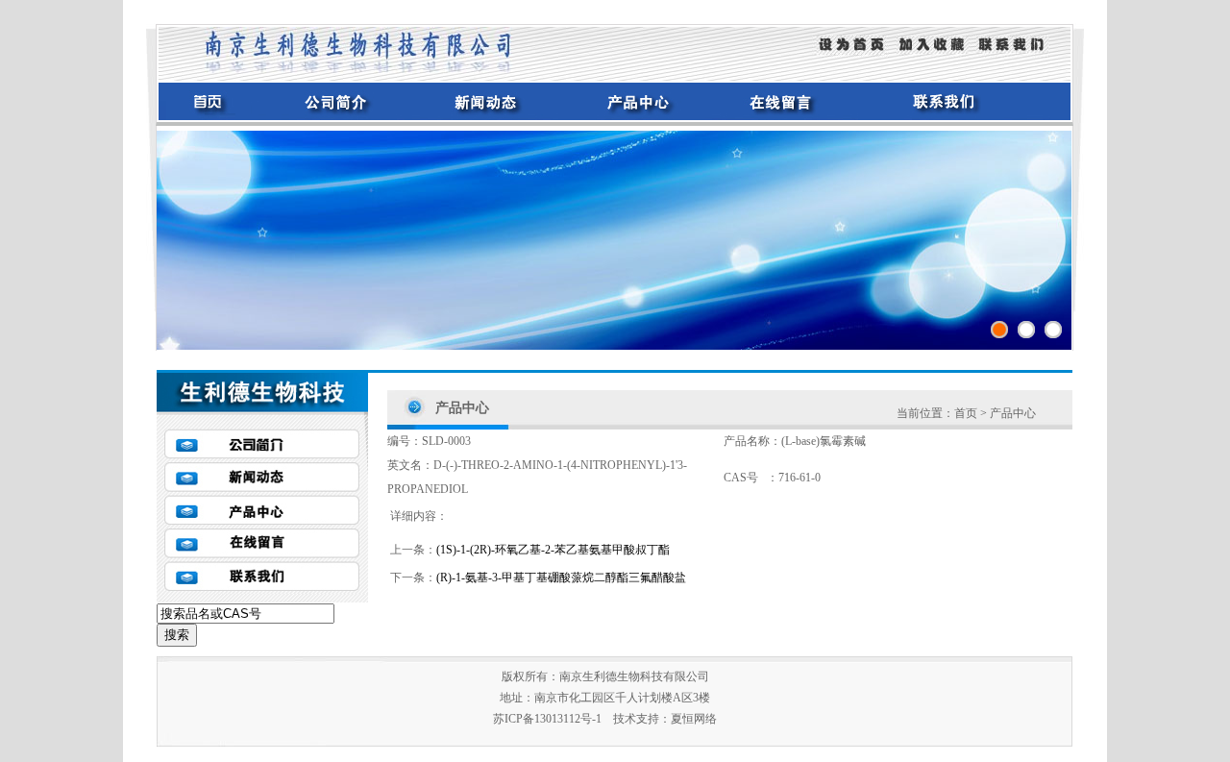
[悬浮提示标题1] (999, 329)
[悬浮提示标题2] (1026, 329)
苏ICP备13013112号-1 (547, 718)
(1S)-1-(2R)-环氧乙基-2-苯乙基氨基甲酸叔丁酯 (553, 549)
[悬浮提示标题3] (1053, 329)
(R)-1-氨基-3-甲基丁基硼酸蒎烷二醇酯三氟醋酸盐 (561, 577)
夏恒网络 (694, 718)
